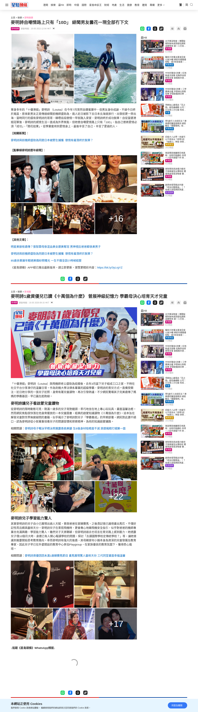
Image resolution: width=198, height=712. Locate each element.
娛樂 (20, 17)
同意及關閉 (177, 705)
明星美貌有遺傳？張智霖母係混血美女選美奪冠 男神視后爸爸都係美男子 (56, 246)
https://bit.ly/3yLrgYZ (110, 267)
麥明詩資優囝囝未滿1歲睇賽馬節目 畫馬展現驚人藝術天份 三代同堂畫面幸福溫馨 (75, 555)
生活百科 (169, 193)
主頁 (13, 17)
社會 (168, 113)
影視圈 (168, 49)
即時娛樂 (28, 17)
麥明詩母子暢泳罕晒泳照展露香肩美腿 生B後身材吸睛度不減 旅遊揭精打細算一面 (75, 428)
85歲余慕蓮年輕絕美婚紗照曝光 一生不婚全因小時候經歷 (46, 260)
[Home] (19, 4)
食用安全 (169, 145)
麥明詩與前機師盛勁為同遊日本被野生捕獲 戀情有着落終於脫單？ (52, 140)
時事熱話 (169, 65)
